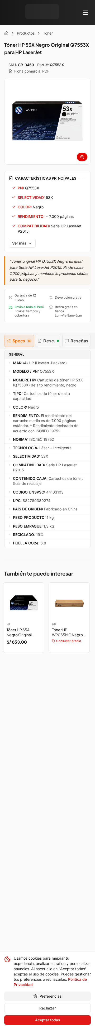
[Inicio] (6, 33)
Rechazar (47, 1008)
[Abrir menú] (85, 12)
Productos (26, 33)
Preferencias (51, 996)
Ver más (19, 243)
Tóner (48, 33)
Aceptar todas (47, 1020)
